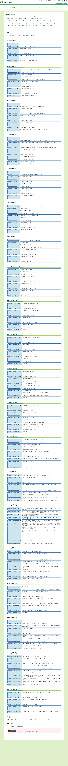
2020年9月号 (12, 247)
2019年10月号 (13, 274)
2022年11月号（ (13, 174)
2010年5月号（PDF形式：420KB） (13, 603)
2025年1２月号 (13, 69)
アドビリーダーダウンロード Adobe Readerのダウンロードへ (26, 731)
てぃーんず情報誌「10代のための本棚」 (16, 726)
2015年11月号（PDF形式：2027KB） (14, 408)
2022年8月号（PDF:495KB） (12, 181)
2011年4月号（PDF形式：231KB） (13, 571)
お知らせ (21, 7)
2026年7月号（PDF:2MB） (12, 46)
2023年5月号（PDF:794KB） (12, 154)
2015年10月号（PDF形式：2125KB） (14, 410)
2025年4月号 (12, 88)
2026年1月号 (12, 60)
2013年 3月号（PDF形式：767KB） (13, 494)
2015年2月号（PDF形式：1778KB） (14, 429)
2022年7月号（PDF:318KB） (12, 183)
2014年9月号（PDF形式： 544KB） (13, 446)
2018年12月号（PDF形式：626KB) (13, 303)
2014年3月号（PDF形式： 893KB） (13, 461)
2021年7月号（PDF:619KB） (12, 217)
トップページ (4, 10)
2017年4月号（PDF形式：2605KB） (14, 356)
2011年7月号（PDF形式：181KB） (13, 563)
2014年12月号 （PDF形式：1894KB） (14, 439)
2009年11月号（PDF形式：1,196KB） (14, 623)
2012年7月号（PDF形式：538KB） (13, 523)
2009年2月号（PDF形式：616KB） (13, 645)
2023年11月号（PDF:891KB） (13, 140)
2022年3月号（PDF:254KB (12, 193)
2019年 (16, 23)
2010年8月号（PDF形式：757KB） (13, 596)
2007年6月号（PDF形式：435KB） (13, 706)
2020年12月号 (13, 240)
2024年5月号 (12, 120)
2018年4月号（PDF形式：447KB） (13, 322)
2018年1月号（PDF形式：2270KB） (14, 329)
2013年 (9, 25)
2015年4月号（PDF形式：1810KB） (14, 424)
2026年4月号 (12, 53)
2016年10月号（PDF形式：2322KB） (14, 376)
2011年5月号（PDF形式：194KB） (13, 569)
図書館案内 (46, 7)
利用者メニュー (30, 7)
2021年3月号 (12, 227)
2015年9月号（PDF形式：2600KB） (14, 412)
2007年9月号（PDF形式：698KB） (13, 699)
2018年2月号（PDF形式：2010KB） (14, 327)
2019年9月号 (12, 276)
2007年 (51, 25)
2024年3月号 (12, 125)
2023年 (37, 20)
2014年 (51, 23)
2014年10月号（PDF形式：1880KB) (14, 444)
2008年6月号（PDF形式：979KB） (13, 670)
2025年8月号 (12, 79)
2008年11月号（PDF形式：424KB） (14, 658)
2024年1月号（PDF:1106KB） (13, 129)
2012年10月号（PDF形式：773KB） (14, 514)
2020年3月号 (12, 256)
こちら (45, 719)
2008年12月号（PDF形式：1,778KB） (14, 656)
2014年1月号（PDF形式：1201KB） (14, 467)
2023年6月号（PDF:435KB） (12, 152)
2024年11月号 (12, 106)
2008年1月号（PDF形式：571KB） (13, 684)
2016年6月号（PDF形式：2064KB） (14, 385)
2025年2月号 (13, 93)
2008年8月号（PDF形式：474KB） (13, 665)
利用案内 (38, 7)
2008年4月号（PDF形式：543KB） (13, 675)
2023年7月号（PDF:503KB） (12, 149)
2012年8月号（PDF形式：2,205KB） (14, 520)
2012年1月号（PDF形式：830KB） (13, 543)
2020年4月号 (12, 254)
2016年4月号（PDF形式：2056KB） (14, 390)
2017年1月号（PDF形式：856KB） (13, 363)
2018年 (23, 23)
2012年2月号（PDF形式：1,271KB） (14, 540)
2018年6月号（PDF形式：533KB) (13, 317)
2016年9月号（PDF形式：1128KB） (14, 378)
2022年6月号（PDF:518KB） (12, 186)
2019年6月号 (12, 283)
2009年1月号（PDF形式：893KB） (13, 648)
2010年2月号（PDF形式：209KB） (13, 610)
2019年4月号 (12, 288)
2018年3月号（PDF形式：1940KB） (14, 324)
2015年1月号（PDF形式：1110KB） (14, 431)
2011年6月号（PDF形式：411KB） (13, 566)
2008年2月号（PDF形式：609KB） (13, 681)
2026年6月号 (12, 48)
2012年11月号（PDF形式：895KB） (14, 511)
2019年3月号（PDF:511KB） (12, 290)
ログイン (57, 3)
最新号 (9, 20)
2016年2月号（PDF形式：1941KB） (14, 395)
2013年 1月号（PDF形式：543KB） (13, 500)
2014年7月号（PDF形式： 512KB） (13, 451)
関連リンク (16, 28)
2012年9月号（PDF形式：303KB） (13, 517)
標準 (63, 0)
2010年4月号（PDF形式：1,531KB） (14, 605)
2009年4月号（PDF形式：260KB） (13, 641)
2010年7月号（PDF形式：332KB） (13, 598)
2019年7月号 (12, 281)
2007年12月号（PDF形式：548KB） (14, 692)
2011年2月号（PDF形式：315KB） (13, 576)
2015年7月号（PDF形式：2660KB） (14, 417)
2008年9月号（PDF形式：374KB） (13, 663)
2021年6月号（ (12, 220)
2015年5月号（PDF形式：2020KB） (14, 422)
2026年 (16, 20)
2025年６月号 (13, 83)
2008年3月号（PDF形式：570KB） (13, 678)
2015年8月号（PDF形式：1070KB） (14, 415)
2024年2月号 (12, 127)
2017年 (30, 23)
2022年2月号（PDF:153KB (12, 195)
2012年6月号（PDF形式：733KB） (13, 527)
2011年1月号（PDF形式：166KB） (13, 578)
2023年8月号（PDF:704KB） (12, 147)
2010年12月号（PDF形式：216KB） (14, 586)
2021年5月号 (12, 222)
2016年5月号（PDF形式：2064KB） (14, 388)
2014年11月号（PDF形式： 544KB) (13, 442)
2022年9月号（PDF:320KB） (12, 179)
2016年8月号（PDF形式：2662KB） (14, 381)
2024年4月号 (12, 122)
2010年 (30, 25)
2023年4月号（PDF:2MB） (12, 156)
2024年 (30, 20)
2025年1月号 (12, 95)
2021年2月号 (12, 229)
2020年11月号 (13, 242)
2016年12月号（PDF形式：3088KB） (14, 371)
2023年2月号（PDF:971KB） (12, 161)
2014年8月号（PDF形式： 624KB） (13, 449)
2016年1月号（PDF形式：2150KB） (14, 397)
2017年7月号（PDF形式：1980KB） (14, 349)
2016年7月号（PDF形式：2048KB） (14, 383)
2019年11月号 (13, 271)
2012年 (16, 25)
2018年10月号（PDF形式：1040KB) (14, 308)
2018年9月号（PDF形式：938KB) (13, 310)
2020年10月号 (12, 244)
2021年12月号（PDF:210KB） (13, 206)
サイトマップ (44, 0)
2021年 (51, 20)
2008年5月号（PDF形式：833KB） (13, 672)
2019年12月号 (13, 269)
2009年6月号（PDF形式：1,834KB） (14, 635)
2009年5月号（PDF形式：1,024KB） (14, 638)
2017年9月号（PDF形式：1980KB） (14, 344)
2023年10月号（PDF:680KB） (13, 142)
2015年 (44, 23)
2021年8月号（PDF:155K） (12, 215)
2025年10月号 (12, 74)
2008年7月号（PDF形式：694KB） (13, 668)
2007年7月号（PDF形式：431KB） (13, 704)
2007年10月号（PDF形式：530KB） (14, 697)
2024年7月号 (12, 115)
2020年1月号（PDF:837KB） (12, 261)
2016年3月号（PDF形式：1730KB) (13, 392)
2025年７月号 (13, 81)
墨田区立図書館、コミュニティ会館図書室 (14, 18)
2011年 (23, 25)
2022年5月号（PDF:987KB (12, 188)
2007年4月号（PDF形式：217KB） (13, 711)
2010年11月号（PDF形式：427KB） (14, 589)
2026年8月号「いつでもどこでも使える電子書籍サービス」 (22, 35)
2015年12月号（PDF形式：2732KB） (14, 405)
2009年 (37, 25)
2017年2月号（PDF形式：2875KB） (14, 361)
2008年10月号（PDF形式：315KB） (14, 661)
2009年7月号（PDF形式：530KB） (13, 633)
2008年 (44, 25)
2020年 (9, 23)
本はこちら (9, 28)
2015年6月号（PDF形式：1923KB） (14, 419)
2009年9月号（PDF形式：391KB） (13, 628)
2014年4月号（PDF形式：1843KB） (14, 458)
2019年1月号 (12, 295)
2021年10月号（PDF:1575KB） (13, 210)
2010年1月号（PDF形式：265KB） (13, 612)
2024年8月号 (12, 113)
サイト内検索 (38, 0)
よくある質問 (54, 7)
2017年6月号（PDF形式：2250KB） (14, 351)
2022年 (44, 20)
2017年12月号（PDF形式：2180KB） (14, 337)
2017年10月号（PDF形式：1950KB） (14, 342)
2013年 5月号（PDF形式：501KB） (13, 492)
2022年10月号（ (13, 176)
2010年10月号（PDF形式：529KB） (14, 591)
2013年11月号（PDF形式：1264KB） (14, 477)
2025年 (23, 20)
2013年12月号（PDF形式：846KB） (14, 475)
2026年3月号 (12, 55)
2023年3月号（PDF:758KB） (12, 159)
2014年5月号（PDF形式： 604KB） (13, 456)
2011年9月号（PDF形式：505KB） (13, 559)
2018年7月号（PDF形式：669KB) (13, 315)
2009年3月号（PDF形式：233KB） (13, 643)
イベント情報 (31, 18)
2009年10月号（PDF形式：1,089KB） (14, 625)
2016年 (37, 23)
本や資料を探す (13, 7)
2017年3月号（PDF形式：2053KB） (14, 358)
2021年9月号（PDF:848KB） (12, 213)
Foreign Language (32, 0)
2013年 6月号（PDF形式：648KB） (13, 490)
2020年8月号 (12, 249)
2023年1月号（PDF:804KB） (12, 163)
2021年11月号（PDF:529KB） (13, 208)
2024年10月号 (12, 108)
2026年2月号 (12, 58)
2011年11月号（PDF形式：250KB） (14, 553)
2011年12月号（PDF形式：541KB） (14, 551)
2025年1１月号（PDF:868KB (12, 72)
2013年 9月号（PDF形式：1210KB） (14, 482)
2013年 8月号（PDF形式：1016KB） (14, 484)
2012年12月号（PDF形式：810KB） (14, 508)
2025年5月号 (12, 86)
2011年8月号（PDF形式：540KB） (13, 561)
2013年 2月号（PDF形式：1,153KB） (14, 497)
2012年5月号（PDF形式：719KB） (13, 530)
